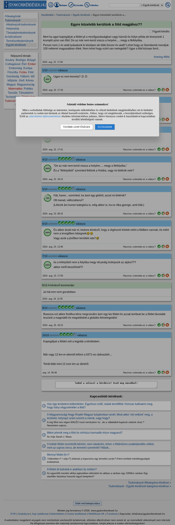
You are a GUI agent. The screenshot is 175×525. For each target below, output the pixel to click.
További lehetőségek (76, 127)
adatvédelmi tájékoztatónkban (45, 116)
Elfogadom (105, 127)
